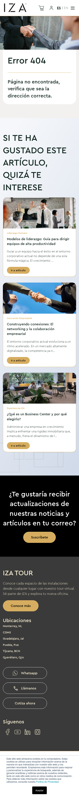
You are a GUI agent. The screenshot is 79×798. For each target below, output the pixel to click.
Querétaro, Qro (13, 657)
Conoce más (21, 605)
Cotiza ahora (25, 703)
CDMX (7, 632)
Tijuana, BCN (11, 651)
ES (59, 7)
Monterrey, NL (12, 626)
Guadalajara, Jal (13, 638)
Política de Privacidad (47, 781)
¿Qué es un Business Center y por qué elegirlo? (37, 416)
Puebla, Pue (11, 645)
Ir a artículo (18, 270)
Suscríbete (39, 537)
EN (66, 7)
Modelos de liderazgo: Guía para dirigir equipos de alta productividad (38, 241)
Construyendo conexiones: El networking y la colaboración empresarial (30, 329)
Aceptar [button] (39, 790)
